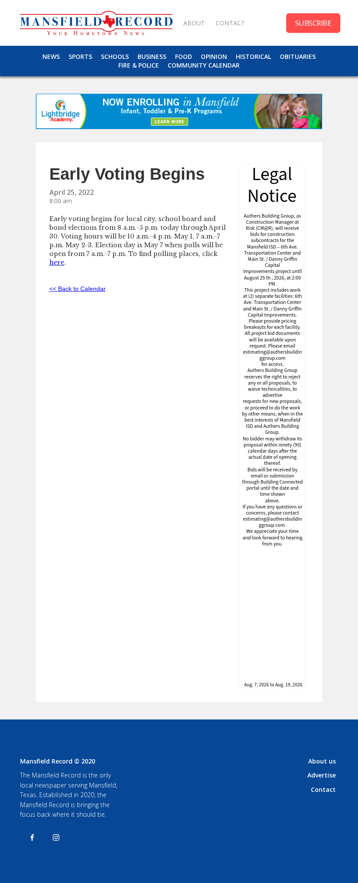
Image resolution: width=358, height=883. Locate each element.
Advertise (321, 775)
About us (322, 761)
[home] (96, 23)
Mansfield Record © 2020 (57, 761)
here (56, 262)
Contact (323, 789)
